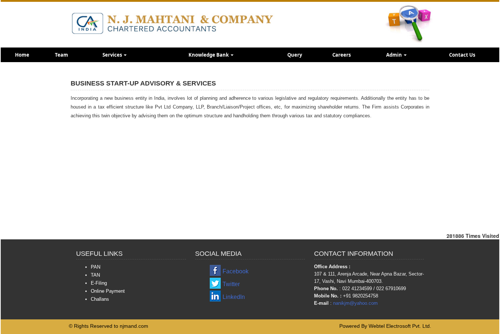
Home (22, 55)
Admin (394, 55)
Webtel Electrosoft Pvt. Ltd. (400, 326)
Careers (341, 55)
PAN (95, 267)
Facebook (236, 271)
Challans (100, 299)
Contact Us (462, 55)
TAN (95, 275)
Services (112, 55)
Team (61, 55)
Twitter (231, 284)
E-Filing (99, 283)
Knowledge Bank (209, 55)
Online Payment (108, 291)
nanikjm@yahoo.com (355, 303)
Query (294, 55)
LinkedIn (234, 297)
